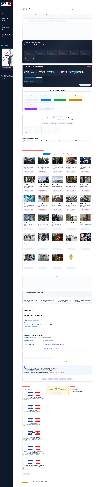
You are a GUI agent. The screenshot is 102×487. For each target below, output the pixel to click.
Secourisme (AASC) (55, 241)
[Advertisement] (57, 33)
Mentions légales (3, 78)
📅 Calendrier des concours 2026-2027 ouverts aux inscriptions (51, 348)
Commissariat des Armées (28, 241)
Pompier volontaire (27, 132)
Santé (46, 14)
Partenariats (74, 394)
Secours (41, 14)
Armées (36, 14)
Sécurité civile (54, 262)
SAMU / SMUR (69, 203)
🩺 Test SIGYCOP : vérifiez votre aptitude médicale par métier (52, 343)
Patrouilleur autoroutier (28, 222)
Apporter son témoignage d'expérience (31, 326)
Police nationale (40, 165)
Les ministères (26, 473)
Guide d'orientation (69, 379)
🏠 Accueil (3, 13)
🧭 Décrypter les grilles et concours (68, 361)
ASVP (53, 222)
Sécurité (32, 14)
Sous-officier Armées (37, 132)
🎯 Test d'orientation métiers (52, 361)
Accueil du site (44, 379)
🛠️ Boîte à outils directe (70, 123)
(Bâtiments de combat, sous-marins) (32, 343)
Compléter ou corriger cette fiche (29, 372)
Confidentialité (8, 78)
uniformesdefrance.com (76, 397)
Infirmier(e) (26, 203)
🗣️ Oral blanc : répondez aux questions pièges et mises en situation (53, 344)
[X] (71, 9)
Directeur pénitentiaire (56, 132)
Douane (81, 165)
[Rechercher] (67, 9)
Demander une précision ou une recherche (42, 372)
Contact (11, 78)
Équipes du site (56, 379)
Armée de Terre (26, 184)
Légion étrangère (69, 184)
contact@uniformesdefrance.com (33, 320)
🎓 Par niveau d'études (45, 123)
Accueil (28, 14)
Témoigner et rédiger (63, 379)
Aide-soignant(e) (41, 203)
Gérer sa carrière (47, 108)
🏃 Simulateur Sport (39, 17)
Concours (51, 14)
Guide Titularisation (31, 108)
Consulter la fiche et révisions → (29, 75)
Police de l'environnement (42, 222)
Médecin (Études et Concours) (29, 262)
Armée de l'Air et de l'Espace (43, 184)
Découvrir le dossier (29, 171)
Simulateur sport (50, 379)
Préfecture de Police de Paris (71, 241)
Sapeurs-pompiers (69, 165)
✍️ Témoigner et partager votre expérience (57, 372)
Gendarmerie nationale (28, 165)
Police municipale (55, 165)
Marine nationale (55, 184)
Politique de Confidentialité (57, 479)
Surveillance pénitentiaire (84, 184)
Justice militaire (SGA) (70, 262)
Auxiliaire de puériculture (56, 203)
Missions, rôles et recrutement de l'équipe (31, 319)
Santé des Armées (83, 222)
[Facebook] (69, 9)
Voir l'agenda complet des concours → (85, 84)
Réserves (39, 241)
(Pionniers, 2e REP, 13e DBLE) (31, 345)
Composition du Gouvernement (27, 389)
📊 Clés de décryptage (62, 123)
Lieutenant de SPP (46, 132)
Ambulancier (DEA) (83, 203)
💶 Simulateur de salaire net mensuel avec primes (50, 345)
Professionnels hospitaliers (42, 262)
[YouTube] (72, 9)
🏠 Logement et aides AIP (60, 361)
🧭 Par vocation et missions (53, 123)
